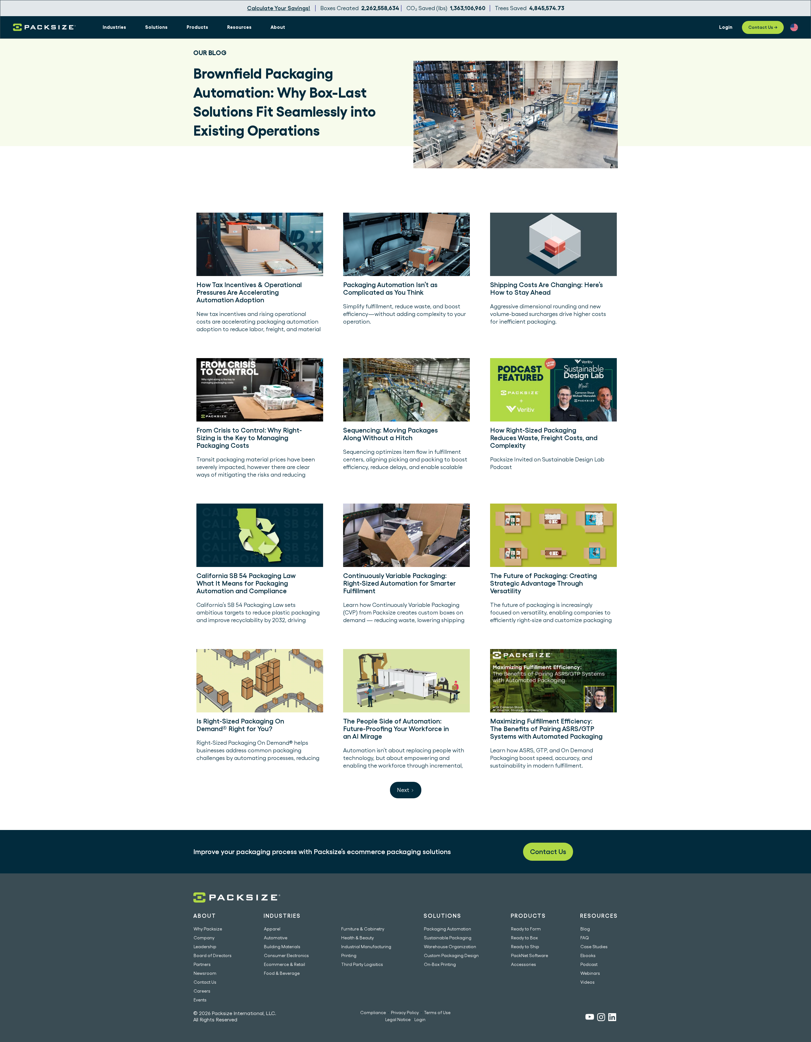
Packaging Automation (447, 928)
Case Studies (594, 946)
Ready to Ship (525, 946)
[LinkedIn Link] (612, 1018)
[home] (44, 27)
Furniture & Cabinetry (362, 928)
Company (204, 937)
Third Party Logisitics (362, 964)
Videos (587, 982)
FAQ (584, 937)
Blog (585, 928)
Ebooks (588, 955)
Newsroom (205, 973)
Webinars (590, 973)
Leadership (205, 946)
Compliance (373, 1012)
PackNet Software (529, 955)
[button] (114, 27)
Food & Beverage (282, 973)
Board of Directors (213, 955)
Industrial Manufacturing (366, 946)
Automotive (275, 937)
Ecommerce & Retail (284, 964)
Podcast (588, 964)
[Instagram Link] (601, 1018)
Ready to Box (524, 937)
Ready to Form (526, 928)
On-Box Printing (440, 964)
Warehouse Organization (450, 946)
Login (419, 1019)
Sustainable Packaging (447, 937)
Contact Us (548, 851)
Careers (202, 991)
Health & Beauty (357, 937)
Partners (202, 964)
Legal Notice (398, 1019)
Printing (348, 955)
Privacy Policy (405, 1012)
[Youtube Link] (590, 1018)
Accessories (523, 964)
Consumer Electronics (286, 955)
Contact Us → (762, 27)
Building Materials (282, 946)
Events (200, 999)
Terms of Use (437, 1012)
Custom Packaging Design (451, 955)
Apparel (272, 928)
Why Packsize (208, 928)
